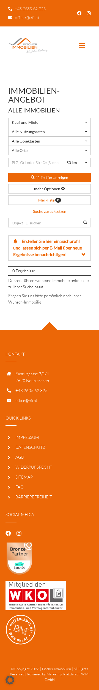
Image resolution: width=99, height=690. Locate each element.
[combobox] (49, 122)
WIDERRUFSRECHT (33, 467)
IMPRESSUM (27, 437)
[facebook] (79, 13)
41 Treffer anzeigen (51, 177)
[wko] (36, 583)
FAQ (19, 487)
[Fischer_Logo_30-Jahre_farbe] (28, 39)
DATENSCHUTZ (30, 447)
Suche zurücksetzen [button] (49, 211)
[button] (10, 680)
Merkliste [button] (48, 200)
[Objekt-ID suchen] (85, 222)
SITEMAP (24, 477)
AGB (19, 457)
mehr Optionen (47, 188)
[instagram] (89, 13)
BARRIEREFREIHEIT (33, 497)
